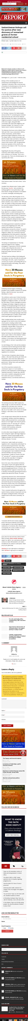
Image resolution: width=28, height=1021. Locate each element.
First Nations (6, 570)
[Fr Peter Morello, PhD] (3, 978)
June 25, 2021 (6, 44)
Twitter (3, 959)
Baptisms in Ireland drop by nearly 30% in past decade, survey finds (14, 771)
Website (4, 719)
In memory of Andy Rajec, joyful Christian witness (12, 764)
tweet (10, 294)
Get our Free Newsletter (14, 1)
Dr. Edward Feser (7, 779)
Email (3, 715)
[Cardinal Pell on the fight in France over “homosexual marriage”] (5, 1009)
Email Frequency (6, 926)
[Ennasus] (3, 972)
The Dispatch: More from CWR (14, 753)
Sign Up (20, 3)
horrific (11, 188)
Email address (5, 917)
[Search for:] (14, 949)
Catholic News (7, 567)
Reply (14, 664)
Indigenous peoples (18, 570)
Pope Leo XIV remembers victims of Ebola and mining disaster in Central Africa (13, 873)
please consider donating (16, 538)
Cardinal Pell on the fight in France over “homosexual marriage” (16, 1008)
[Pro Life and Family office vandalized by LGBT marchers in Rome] (5, 620)
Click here (4, 548)
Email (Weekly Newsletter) (8, 961)
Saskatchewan (6, 573)
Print (24, 44)
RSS (2, 964)
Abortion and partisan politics (11, 778)
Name (3, 710)
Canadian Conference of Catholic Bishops (12, 564)
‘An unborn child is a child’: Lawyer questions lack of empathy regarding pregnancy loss (13, 879)
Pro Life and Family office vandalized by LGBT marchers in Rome (17, 620)
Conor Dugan (6, 767)
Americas (8, 560)
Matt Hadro (14, 41)
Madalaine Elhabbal (8, 774)
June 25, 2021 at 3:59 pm (14, 656)
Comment (4, 699)
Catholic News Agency (16, 44)
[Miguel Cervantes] (3, 998)
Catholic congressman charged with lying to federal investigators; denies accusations (17, 637)
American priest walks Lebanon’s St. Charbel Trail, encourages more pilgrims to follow (14, 889)
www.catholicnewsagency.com (14, 593)
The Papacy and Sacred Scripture (12, 758)
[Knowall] (3, 985)
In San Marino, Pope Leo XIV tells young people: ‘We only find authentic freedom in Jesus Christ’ (14, 904)
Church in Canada (18, 567)
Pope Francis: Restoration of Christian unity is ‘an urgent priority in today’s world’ (17, 628)
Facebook (4, 956)
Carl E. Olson (6, 760)
